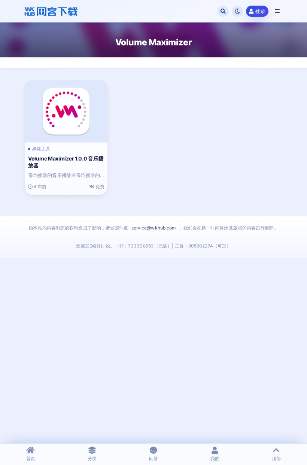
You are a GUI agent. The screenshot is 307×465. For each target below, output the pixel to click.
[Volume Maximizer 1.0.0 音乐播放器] (66, 111)
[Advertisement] (153, 363)
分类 (92, 458)
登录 (260, 11)
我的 (214, 458)
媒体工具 (41, 149)
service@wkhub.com (153, 228)
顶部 (276, 458)
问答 (153, 458)
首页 (30, 458)
